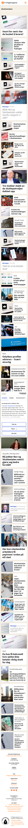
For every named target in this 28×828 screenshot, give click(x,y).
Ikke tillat (14, 433)
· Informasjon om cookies (14, 810)
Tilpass (13, 428)
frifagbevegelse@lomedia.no (14, 756)
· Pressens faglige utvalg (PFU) (17, 824)
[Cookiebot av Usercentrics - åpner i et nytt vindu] (19, 394)
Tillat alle (14, 424)
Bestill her (14, 785)
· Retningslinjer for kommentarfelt (14, 806)
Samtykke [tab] (4, 398)
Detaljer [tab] (11, 398)
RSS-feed (14, 780)
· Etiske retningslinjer (14, 804)
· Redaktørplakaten (16, 820)
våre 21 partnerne (10, 405)
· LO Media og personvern (14, 811)
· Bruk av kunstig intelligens (14, 808)
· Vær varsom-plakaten (17, 822)
